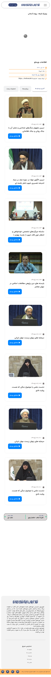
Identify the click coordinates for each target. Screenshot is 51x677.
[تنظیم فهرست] (45, 5)
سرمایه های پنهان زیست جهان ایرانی (29, 338)
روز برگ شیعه (36, 75)
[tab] (39, 89)
